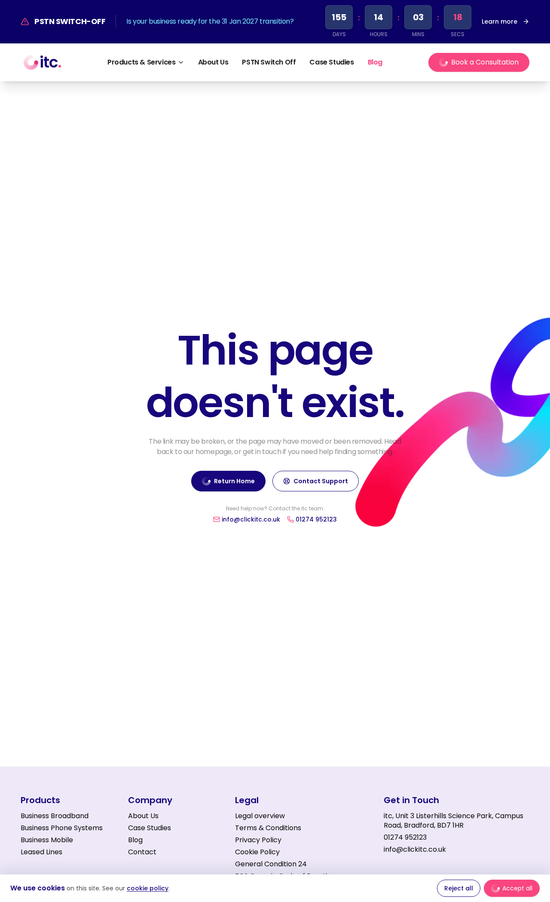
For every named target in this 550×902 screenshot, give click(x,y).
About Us (213, 62)
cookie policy (147, 888)
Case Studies (331, 62)
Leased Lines (41, 852)
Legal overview (260, 816)
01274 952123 (405, 837)
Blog (375, 62)
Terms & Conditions (268, 828)
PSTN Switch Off (269, 62)
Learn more (499, 22)
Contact (142, 852)
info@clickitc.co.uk (415, 849)
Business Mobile (47, 840)
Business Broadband (55, 816)
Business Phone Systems (62, 828)
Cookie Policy (257, 852)
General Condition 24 (271, 864)
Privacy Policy (258, 840)
